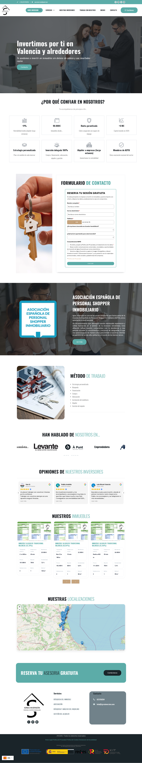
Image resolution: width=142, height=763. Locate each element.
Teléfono (70, 218)
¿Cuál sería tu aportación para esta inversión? (81, 234)
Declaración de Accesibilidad (88, 740)
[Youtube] (124, 2)
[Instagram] (116, 2)
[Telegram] (36, 722)
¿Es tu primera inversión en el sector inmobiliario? (83, 226)
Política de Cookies (72, 740)
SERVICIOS (49, 10)
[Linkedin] (118, 2)
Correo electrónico (73, 211)
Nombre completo (73, 203)
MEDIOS (102, 10)
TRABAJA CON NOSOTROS (88, 10)
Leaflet (117, 649)
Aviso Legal (48, 740)
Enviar (90, 263)
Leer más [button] (23, 501)
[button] (123, 492)
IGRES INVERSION (33, 10)
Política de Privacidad (74, 259)
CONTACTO (113, 10)
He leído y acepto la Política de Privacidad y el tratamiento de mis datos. (92, 245)
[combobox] (74, 222)
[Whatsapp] (121, 2)
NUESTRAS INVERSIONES (67, 10)
